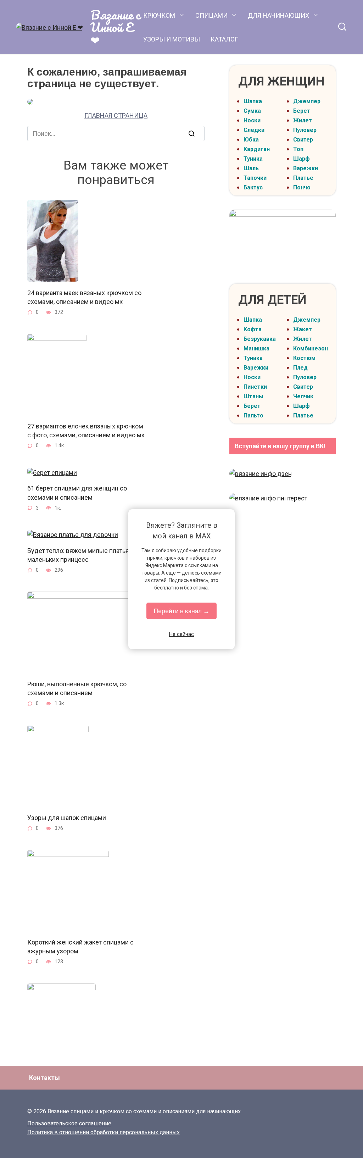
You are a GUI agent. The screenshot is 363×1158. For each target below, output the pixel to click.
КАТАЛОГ (224, 39)
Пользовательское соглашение (69, 1123)
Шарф (301, 158)
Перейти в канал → (181, 611)
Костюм (304, 358)
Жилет (302, 120)
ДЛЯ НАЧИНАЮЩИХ (278, 15)
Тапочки (255, 177)
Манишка (256, 348)
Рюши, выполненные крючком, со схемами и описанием (77, 688)
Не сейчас (181, 634)
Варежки (305, 168)
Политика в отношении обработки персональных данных (103, 1132)
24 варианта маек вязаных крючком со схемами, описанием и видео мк (84, 297)
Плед (300, 367)
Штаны (253, 396)
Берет (301, 110)
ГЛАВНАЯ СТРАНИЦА (115, 115)
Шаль (251, 168)
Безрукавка (260, 339)
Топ (298, 149)
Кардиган (257, 149)
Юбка (251, 139)
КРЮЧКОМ (159, 15)
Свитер (303, 139)
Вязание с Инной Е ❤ (115, 27)
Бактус (253, 187)
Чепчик (303, 396)
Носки (252, 120)
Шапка (253, 101)
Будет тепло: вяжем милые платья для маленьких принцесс (84, 555)
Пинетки (255, 386)
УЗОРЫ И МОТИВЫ (171, 39)
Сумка (252, 110)
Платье (303, 177)
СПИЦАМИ (211, 15)
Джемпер (306, 101)
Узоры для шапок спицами (66, 817)
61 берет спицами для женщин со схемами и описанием (77, 492)
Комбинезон (310, 348)
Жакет (302, 329)
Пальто (253, 415)
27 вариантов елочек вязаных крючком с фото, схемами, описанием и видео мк (86, 430)
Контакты (44, 1077)
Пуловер (305, 130)
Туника (253, 158)
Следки (254, 130)
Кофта (253, 329)
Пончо (302, 187)
